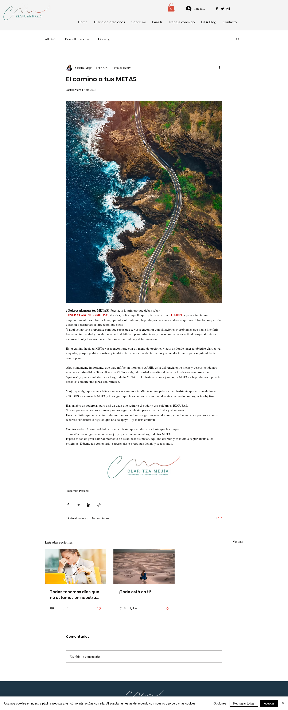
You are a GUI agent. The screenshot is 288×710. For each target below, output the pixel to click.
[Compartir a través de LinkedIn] (89, 505)
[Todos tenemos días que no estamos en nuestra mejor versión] (75, 566)
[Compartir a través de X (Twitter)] (78, 505)
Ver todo (238, 542)
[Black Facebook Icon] (217, 9)
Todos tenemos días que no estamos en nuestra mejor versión (74, 594)
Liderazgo (104, 39)
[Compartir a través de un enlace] (99, 505)
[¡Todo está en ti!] (144, 566)
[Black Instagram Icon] (228, 9)
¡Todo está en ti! (134, 591)
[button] (171, 7)
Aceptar (269, 703)
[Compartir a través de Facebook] (68, 505)
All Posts (51, 39)
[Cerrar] (282, 703)
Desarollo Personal (77, 39)
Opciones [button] (220, 703)
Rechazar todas (243, 703)
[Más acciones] (219, 67)
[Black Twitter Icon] (222, 9)
